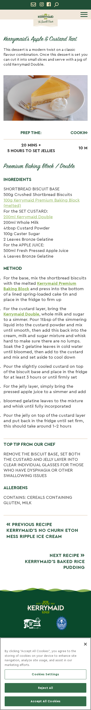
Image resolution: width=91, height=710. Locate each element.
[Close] (85, 644)
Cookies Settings (45, 674)
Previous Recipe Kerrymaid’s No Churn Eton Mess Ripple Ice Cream (42, 530)
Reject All (45, 687)
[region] (45, 674)
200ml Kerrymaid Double (28, 217)
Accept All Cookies (45, 701)
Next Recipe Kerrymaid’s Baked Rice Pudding (55, 561)
